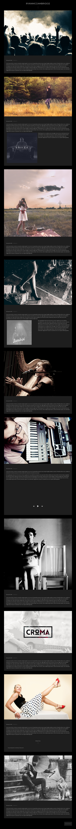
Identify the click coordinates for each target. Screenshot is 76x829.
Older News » (68, 823)
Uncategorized (14, 60)
